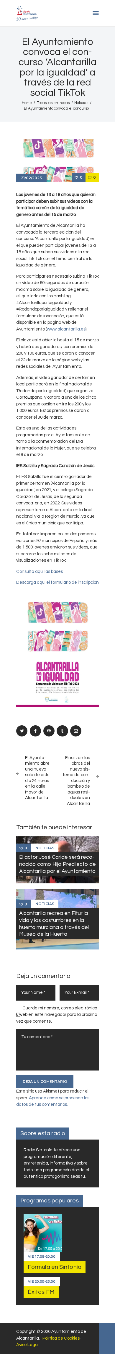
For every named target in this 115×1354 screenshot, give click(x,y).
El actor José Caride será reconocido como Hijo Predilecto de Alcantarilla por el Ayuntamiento (57, 864)
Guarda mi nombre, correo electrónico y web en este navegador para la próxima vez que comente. (56, 1015)
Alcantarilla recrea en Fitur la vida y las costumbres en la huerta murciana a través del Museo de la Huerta (54, 923)
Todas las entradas (53, 103)
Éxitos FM (41, 1292)
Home (27, 103)
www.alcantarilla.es (66, 329)
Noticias (81, 103)
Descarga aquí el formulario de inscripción (57, 582)
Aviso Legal (27, 1345)
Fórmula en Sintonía (54, 1267)
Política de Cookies (61, 1338)
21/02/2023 (31, 178)
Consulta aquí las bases (39, 571)
